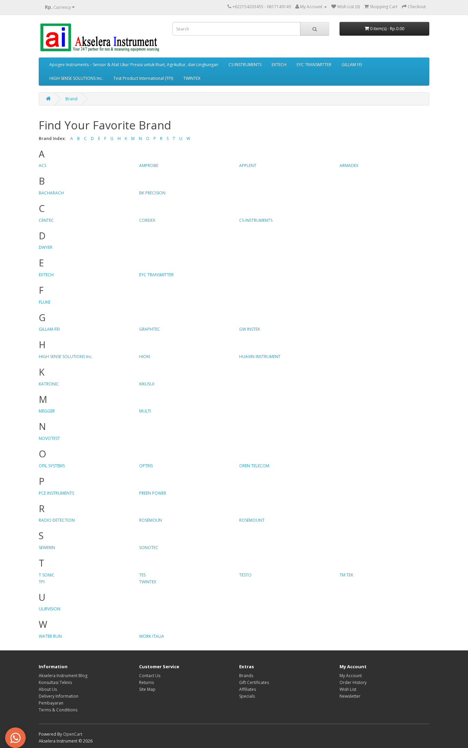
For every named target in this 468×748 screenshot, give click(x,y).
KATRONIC (49, 384)
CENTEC (46, 220)
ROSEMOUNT (251, 520)
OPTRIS (146, 466)
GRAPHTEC (149, 329)
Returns (146, 682)
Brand (71, 99)
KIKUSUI (146, 384)
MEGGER (47, 411)
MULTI (145, 411)
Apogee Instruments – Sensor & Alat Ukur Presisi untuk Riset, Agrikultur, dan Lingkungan (133, 64)
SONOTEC (148, 547)
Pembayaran (51, 703)
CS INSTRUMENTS (245, 64)
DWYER (45, 247)
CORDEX (147, 220)
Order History (353, 682)
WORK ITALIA (151, 636)
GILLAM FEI (352, 64)
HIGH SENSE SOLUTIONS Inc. (76, 78)
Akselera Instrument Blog (63, 676)
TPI (42, 582)
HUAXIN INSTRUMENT (260, 356)
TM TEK (346, 575)
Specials (247, 696)
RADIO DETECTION (57, 520)
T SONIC (46, 575)
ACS (42, 165)
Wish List (348, 689)
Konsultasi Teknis (55, 682)
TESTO (245, 575)
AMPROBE (148, 165)
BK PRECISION (152, 193)
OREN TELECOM (254, 466)
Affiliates (247, 689)
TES (142, 575)
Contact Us (149, 676)
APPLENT (247, 165)
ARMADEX (349, 165)
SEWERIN (47, 547)
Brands (246, 676)
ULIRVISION (49, 609)
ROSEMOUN (150, 520)
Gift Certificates (254, 682)
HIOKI (144, 356)
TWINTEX (191, 78)
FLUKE (44, 302)
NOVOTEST (49, 438)
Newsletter (350, 696)
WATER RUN (50, 636)
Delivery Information (58, 696)
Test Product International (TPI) (143, 78)
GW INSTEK (249, 329)
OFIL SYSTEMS (52, 466)
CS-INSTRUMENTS (255, 220)
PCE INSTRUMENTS (56, 493)
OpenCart (72, 734)
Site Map (147, 689)
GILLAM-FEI (49, 329)
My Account (351, 676)
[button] (15, 737)
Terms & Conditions (58, 710)
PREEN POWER (152, 493)
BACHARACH (51, 193)
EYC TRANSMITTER (314, 64)
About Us (48, 689)
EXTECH (279, 64)
